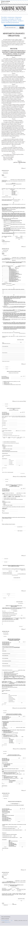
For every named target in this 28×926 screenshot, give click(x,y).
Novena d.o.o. (7, 922)
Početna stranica (5, 3)
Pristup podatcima (5, 920)
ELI (11, 920)
